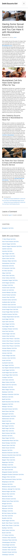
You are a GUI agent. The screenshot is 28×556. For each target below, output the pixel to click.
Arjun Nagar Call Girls (8, 324)
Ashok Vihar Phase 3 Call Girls (11, 343)
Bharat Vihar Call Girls (8, 494)
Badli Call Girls (6, 399)
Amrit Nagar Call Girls (8, 282)
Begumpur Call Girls (8, 462)
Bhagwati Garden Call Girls (10, 472)
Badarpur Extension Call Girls (10, 394)
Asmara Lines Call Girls (9, 358)
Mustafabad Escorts (7, 45)
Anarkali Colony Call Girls (9, 299)
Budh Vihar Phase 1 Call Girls (10, 523)
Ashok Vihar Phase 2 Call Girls (11, 341)
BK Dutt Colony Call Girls (9, 513)
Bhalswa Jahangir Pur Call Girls (11, 489)
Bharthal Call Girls (7, 496)
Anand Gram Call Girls (8, 287)
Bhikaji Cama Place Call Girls (10, 501)
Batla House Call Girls (8, 448)
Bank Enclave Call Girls (8, 433)
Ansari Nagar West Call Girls (10, 312)
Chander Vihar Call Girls (9, 549)
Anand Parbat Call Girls (9, 295)
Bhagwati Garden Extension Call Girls (13, 474)
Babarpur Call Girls (7, 387)
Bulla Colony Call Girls (8, 530)
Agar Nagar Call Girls (8, 253)
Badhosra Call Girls (7, 397)
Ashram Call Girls (7, 353)
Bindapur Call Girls (7, 511)
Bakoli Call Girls (6, 421)
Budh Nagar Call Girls (8, 520)
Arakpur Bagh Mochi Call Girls (10, 316)
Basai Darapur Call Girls (9, 443)
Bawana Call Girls (7, 450)
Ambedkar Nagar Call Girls (10, 280)
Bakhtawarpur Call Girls (9, 416)
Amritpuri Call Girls (7, 285)
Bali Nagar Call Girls (8, 426)
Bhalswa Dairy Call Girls (9, 486)
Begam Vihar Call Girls (8, 460)
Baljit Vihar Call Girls (8, 431)
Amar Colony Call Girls (8, 278)
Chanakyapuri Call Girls (9, 542)
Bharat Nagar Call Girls (8, 491)
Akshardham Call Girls (8, 263)
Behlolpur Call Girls (7, 464)
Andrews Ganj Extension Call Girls (12, 307)
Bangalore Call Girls (7, 228)
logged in (10, 215)
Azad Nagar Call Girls (8, 370)
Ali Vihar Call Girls (7, 270)
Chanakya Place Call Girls (9, 540)
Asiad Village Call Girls (8, 355)
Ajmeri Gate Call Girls (8, 258)
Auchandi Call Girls (7, 363)
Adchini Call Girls (7, 249)
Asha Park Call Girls (8, 331)
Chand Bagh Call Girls (8, 545)
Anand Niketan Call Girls (9, 292)
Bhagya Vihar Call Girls (8, 477)
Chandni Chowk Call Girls (9, 552)
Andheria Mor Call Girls (9, 302)
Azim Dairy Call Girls (8, 380)
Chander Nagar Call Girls (9, 547)
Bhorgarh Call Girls (7, 506)
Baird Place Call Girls (8, 411)
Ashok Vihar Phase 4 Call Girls (11, 346)
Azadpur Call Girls (7, 377)
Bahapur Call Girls (7, 406)
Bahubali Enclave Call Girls (10, 409)
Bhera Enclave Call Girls (9, 498)
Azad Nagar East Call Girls (9, 372)
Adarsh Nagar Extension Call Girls (12, 246)
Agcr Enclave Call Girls (8, 256)
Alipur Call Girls (6, 273)
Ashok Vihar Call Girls (8, 336)
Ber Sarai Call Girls (7, 469)
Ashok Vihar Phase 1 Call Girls (11, 338)
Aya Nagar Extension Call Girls (11, 367)
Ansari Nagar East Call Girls (10, 309)
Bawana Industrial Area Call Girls (11, 455)
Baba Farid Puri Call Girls (9, 384)
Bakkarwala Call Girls (8, 418)
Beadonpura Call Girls (8, 457)
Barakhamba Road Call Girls (10, 440)
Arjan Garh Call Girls (8, 321)
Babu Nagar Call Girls (8, 389)
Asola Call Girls (6, 360)
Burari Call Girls (6, 532)
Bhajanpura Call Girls (8, 481)
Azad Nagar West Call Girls (10, 375)
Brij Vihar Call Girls (7, 515)
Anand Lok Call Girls (8, 290)
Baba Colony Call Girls (8, 382)
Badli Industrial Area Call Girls (10, 401)
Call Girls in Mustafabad (8, 135)
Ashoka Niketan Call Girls (9, 348)
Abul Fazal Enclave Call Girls (10, 241)
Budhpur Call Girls (7, 528)
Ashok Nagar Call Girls (8, 333)
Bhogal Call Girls (7, 503)
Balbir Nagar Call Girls (8, 423)
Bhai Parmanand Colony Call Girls (12, 479)
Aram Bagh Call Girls (8, 319)
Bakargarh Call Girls (8, 414)
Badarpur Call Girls (7, 392)
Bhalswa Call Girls (7, 484)
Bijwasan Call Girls (7, 508)
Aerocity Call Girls (7, 251)
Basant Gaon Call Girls (8, 445)
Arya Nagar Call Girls (8, 326)
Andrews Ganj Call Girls (9, 304)
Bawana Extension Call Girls (10, 452)
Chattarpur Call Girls (8, 554)
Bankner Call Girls (7, 435)
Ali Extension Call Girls (8, 268)
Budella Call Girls (7, 518)
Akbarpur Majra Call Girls (9, 261)
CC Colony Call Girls (8, 535)
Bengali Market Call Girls (9, 467)
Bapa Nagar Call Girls (8, 438)
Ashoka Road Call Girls (8, 350)
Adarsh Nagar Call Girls (9, 244)
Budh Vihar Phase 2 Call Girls (10, 525)
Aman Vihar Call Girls (8, 275)
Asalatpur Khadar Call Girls (10, 329)
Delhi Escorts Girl (9, 3)
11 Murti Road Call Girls (9, 239)
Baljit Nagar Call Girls (8, 428)
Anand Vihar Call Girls (8, 297)
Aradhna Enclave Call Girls (9, 314)
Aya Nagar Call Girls (8, 365)
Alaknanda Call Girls (8, 266)
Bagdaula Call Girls (7, 404)
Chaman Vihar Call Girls (9, 537)
